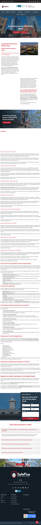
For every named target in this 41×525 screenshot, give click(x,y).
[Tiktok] (39, 1)
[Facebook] (30, 1)
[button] (20, 430)
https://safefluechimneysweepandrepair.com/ (9, 383)
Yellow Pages (18, 484)
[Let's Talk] (27, 6)
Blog (18, 14)
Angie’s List (9, 484)
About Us (8, 12)
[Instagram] (32, 1)
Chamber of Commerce (24, 484)
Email (23, 407)
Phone (32, 403)
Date (32, 407)
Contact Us (22, 14)
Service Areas (35, 12)
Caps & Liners (27, 12)
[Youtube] (34, 1)
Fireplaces (20, 12)
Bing (29, 484)
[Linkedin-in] (20, 488)
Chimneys (13, 12)
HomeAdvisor (14, 484)
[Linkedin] (36, 1)
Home (3, 12)
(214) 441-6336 (31, 6)
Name (23, 403)
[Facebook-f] (15, 488)
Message (24, 411)
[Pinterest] (37, 1)
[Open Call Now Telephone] (37, 522)
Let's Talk (29, 5)
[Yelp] (28, 1)
